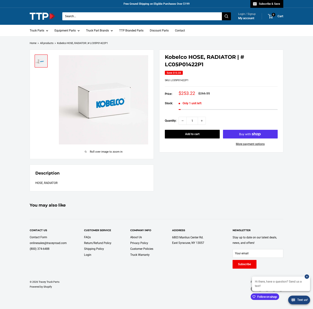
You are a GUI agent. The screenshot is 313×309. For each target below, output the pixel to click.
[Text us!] (299, 301)
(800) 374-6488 (39, 249)
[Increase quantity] (202, 121)
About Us (136, 237)
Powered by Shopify (41, 286)
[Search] (226, 16)
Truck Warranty (140, 255)
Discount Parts (159, 30)
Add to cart (192, 134)
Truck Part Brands (97, 30)
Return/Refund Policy (97, 243)
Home (33, 43)
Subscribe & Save (269, 3)
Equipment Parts (65, 30)
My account (246, 18)
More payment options (250, 144)
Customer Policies (141, 249)
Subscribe (244, 264)
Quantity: (170, 120)
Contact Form (38, 237)
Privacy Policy (139, 243)
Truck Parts (37, 30)
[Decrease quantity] (182, 121)
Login (87, 255)
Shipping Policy (94, 249)
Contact (180, 30)
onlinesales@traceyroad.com (48, 243)
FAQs (87, 237)
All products (46, 43)
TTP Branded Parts (131, 30)
